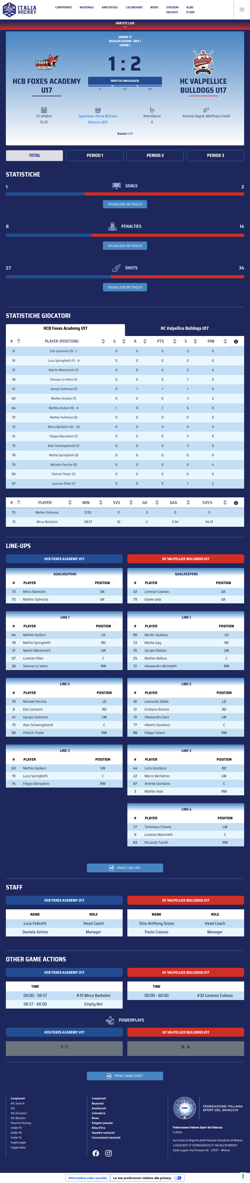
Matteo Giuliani (34, 768)
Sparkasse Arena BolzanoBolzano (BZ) (98, 119)
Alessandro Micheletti (161, 666)
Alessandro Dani (157, 717)
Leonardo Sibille (157, 701)
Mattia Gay (153, 642)
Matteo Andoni (34, 635)
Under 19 (16, 1127)
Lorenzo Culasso (157, 591)
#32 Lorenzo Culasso (215, 995)
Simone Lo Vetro (35, 666)
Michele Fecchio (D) (63, 464)
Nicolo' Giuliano (156, 635)
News (154, 7)
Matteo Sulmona (47, 512)
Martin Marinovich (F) (64, 370)
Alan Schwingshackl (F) (63, 445)
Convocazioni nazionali (106, 1137)
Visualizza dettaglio (125, 204)
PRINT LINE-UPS (128, 868)
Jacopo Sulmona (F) (63, 389)
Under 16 (16, 1132)
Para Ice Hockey (21, 1122)
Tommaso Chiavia (158, 827)
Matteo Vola (154, 791)
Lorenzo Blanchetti (159, 834)
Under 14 (16, 1137)
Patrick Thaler (33, 733)
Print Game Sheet (128, 1076)
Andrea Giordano (157, 783)
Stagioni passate (172, 10)
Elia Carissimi (33, 709)
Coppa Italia (18, 1147)
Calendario (134, 7)
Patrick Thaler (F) (64, 474)
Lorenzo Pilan (33, 658)
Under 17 (125, 37)
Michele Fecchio (35, 701)
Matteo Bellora (156, 658)
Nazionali (87, 7)
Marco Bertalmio (157, 776)
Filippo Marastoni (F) (63, 436)
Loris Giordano (155, 768)
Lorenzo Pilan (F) (63, 483)
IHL (13, 1108)
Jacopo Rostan (156, 650)
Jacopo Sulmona (35, 717)
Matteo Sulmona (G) (64, 417)
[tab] (34, 155)
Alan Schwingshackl (38, 725)
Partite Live (125, 23)
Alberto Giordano (157, 725)
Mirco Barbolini (47, 521)
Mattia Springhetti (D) (64, 455)
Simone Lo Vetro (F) (63, 379)
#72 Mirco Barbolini (93, 995)
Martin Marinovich (37, 650)
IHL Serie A (17, 1103)
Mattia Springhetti (36, 642)
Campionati (63, 7)
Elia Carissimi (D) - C (63, 351)
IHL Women (18, 1118)
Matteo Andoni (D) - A (64, 408)
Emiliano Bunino (157, 709)
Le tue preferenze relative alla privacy (142, 1178)
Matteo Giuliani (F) (63, 398)
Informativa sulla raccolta (88, 1178)
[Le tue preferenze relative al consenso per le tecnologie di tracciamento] (243, 1176)
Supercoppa (18, 1142)
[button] (12, 341)
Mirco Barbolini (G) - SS (64, 427)
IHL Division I (19, 1113)
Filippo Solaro (155, 733)
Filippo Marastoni (36, 783)
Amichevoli (110, 7)
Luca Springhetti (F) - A (63, 360)
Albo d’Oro (190, 10)
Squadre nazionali (103, 1132)
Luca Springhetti (35, 776)
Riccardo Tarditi (156, 842)
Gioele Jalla (153, 599)
